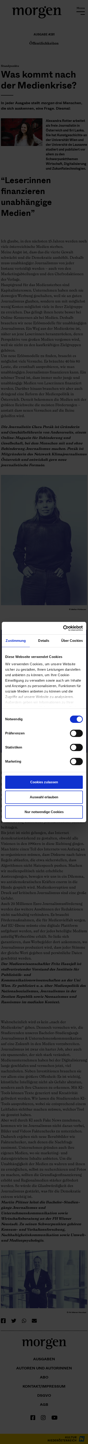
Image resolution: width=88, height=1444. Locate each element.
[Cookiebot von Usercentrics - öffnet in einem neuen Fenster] (63, 628)
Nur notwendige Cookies (44, 812)
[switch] (76, 733)
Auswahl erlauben (44, 797)
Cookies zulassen (44, 782)
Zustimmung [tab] (16, 641)
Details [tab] (43, 641)
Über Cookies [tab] (72, 641)
